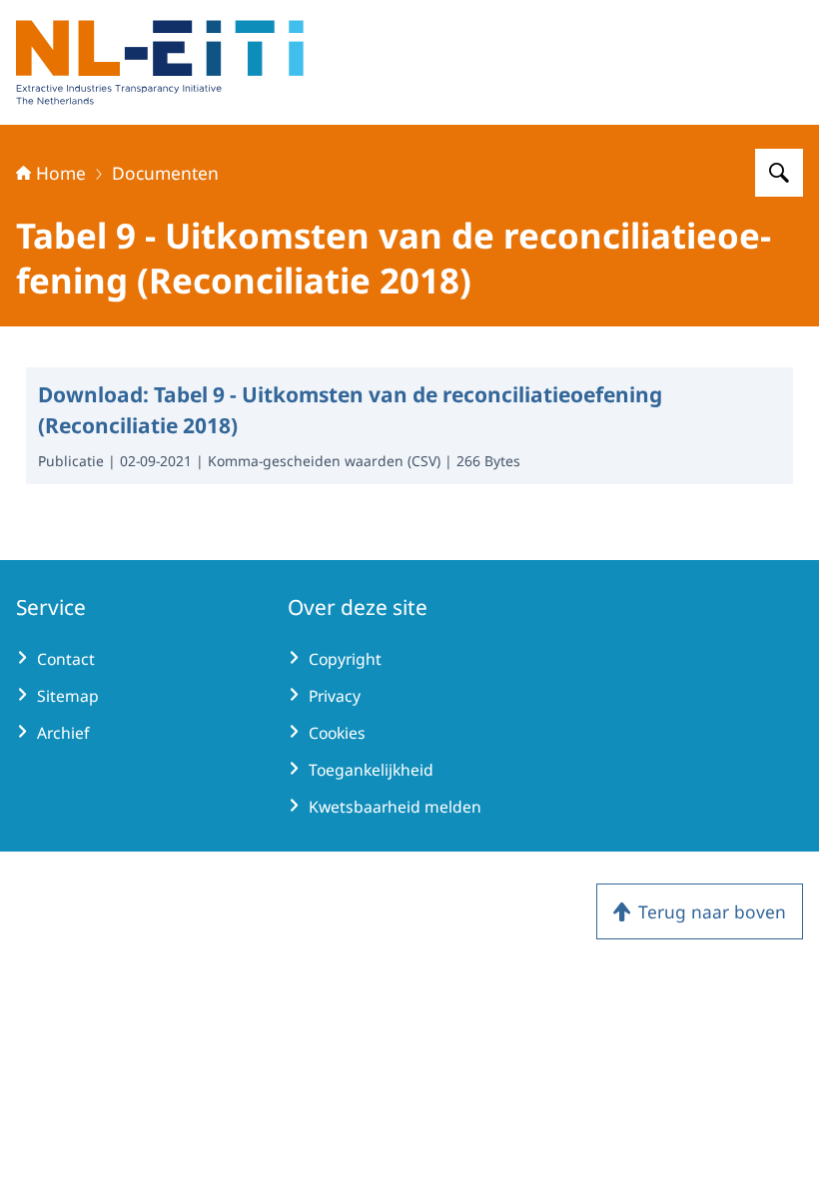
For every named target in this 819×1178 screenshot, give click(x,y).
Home (61, 173)
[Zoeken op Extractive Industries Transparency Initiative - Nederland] (779, 173)
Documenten (165, 173)
